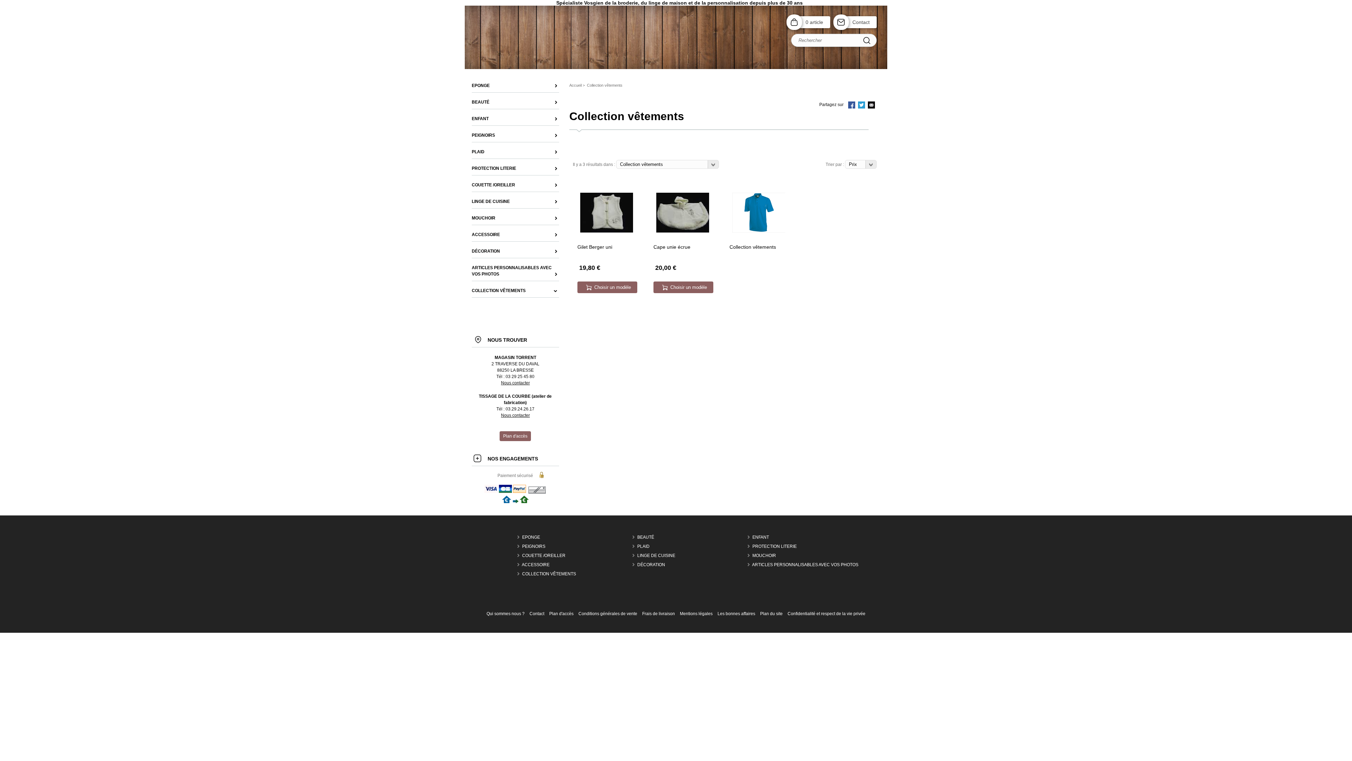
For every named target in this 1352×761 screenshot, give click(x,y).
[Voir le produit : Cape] (682, 231)
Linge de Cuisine (656, 555)
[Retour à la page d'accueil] (676, 68)
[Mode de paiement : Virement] (515, 501)
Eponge (531, 537)
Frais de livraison (658, 613)
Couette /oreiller (543, 555)
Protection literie (774, 546)
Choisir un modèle (612, 287)
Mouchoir (764, 555)
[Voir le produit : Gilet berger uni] (606, 231)
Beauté (645, 537)
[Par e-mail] (871, 105)
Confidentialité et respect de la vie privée (826, 613)
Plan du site (771, 613)
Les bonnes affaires (736, 613)
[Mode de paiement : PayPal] (505, 492)
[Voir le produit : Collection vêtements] (758, 231)
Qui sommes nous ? (506, 613)
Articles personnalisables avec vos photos (805, 564)
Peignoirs (533, 546)
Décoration (651, 564)
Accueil (575, 85)
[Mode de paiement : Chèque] (537, 492)
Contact (861, 22)
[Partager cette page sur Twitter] (861, 105)
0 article (814, 22)
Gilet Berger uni (594, 247)
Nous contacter (515, 382)
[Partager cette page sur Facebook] (851, 105)
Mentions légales (696, 613)
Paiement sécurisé (515, 475)
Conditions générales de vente (607, 613)
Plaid (643, 546)
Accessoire (536, 564)
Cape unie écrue (671, 247)
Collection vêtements (753, 247)
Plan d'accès (561, 613)
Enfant (760, 537)
